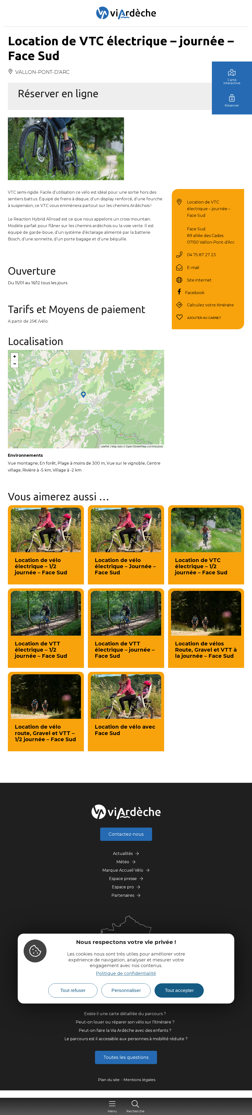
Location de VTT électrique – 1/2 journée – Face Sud (41, 650)
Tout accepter (179, 990)
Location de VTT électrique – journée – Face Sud (125, 650)
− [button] (14, 364)
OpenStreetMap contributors (144, 446)
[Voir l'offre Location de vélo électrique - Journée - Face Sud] (126, 530)
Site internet (199, 280)
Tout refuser (72, 990)
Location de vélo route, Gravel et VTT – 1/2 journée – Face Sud (45, 733)
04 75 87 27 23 (201, 254)
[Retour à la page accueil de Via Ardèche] (126, 13)
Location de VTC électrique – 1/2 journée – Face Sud (201, 566)
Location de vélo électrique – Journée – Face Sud (125, 566)
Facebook (195, 292)
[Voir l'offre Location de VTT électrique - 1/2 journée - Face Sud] (46, 613)
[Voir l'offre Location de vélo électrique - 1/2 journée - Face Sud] (46, 530)
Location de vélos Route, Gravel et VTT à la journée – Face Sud (206, 650)
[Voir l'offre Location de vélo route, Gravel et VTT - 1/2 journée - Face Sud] (46, 696)
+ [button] (14, 356)
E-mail (193, 267)
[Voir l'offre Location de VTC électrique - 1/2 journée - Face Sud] (206, 530)
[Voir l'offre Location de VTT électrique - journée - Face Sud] (126, 613)
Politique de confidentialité (126, 973)
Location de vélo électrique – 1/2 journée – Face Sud (41, 566)
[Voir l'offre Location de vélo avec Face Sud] (126, 696)
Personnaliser (126, 990)
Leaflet (105, 446)
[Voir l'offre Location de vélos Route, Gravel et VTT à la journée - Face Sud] (206, 613)
